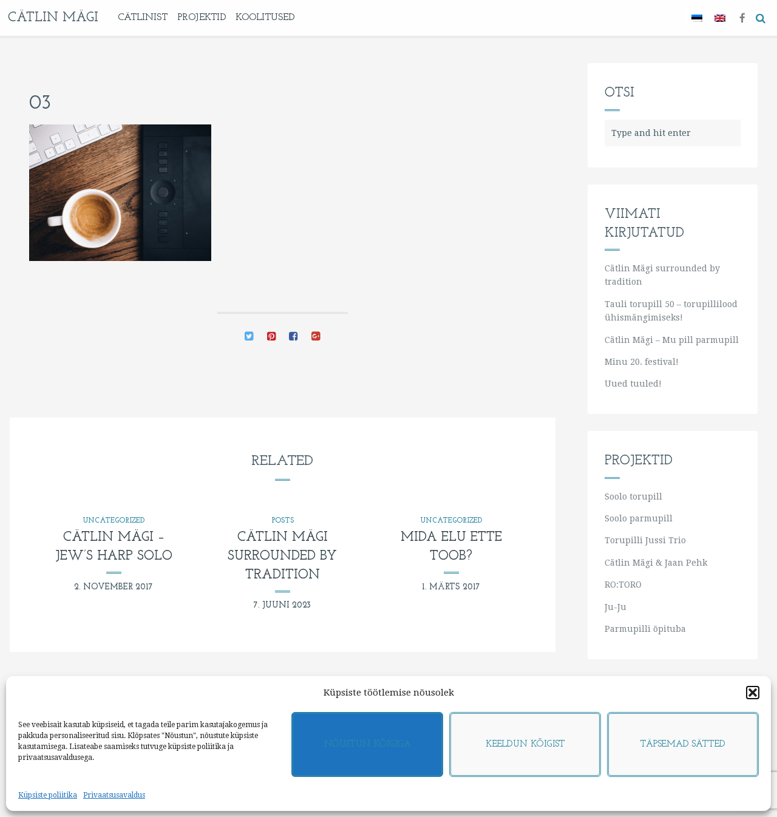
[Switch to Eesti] (696, 17)
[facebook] (742, 17)
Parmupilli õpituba (645, 629)
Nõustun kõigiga (367, 744)
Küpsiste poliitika (47, 795)
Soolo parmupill (639, 518)
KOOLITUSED (265, 17)
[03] (249, 338)
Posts (282, 520)
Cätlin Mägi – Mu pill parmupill (672, 340)
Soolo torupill (633, 496)
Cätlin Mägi (53, 18)
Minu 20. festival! (642, 362)
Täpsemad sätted (682, 744)
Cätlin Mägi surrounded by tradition (282, 556)
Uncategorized (113, 520)
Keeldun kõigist (525, 744)
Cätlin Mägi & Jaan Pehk (656, 563)
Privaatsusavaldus (114, 795)
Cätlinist (143, 17)
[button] (753, 692)
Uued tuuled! (633, 383)
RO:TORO (623, 584)
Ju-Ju (615, 607)
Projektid (201, 17)
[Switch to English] (719, 17)
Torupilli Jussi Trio (645, 540)
